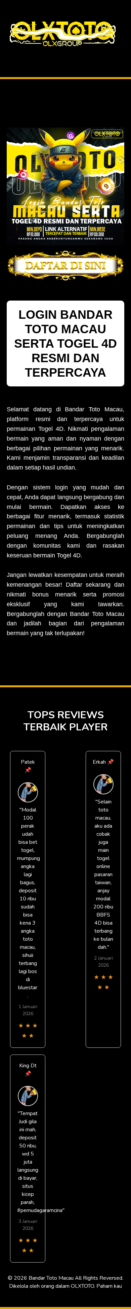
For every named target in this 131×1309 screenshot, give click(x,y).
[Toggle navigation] (7, 55)
